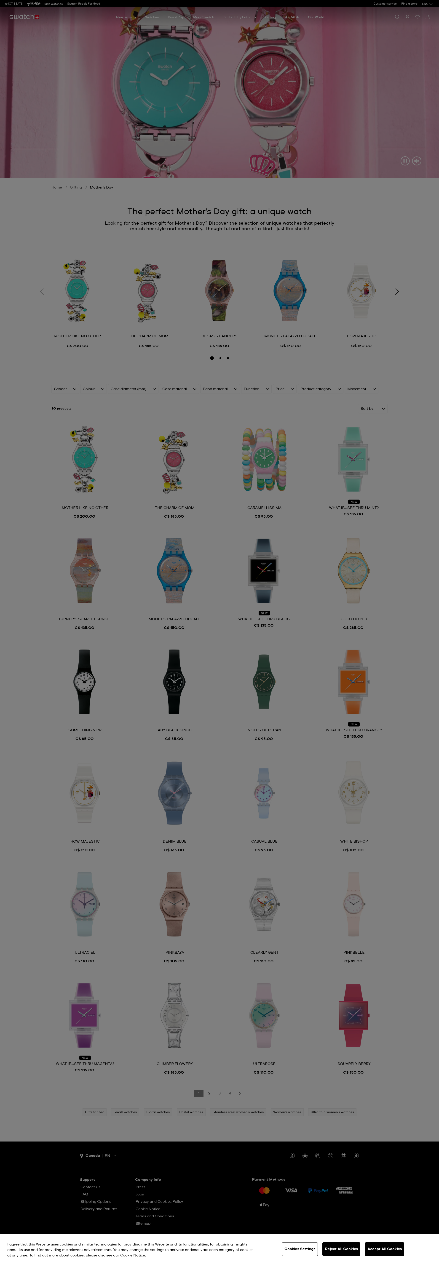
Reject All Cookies (341, 1249)
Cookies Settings (300, 1249)
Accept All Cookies (384, 1249)
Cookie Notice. (133, 1255)
